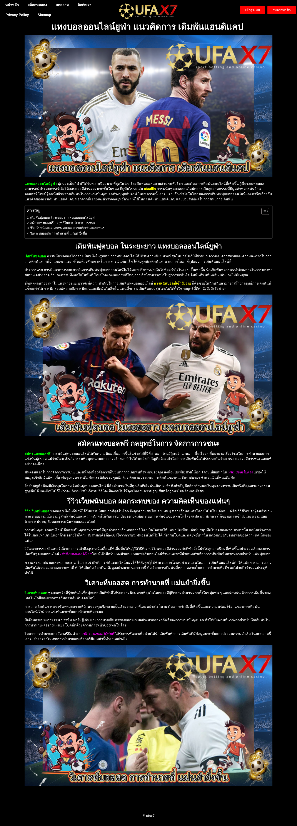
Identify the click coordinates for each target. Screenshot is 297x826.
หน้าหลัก (12, 5)
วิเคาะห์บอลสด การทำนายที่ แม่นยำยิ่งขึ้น (59, 233)
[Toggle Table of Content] (263, 211)
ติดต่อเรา (84, 5)
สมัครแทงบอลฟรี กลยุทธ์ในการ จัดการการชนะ (62, 223)
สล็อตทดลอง (37, 5)
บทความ (62, 5)
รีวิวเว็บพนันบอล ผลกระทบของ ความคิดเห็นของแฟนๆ (67, 228)
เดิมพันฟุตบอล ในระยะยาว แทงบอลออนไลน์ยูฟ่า (63, 217)
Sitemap (44, 15)
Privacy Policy (17, 15)
